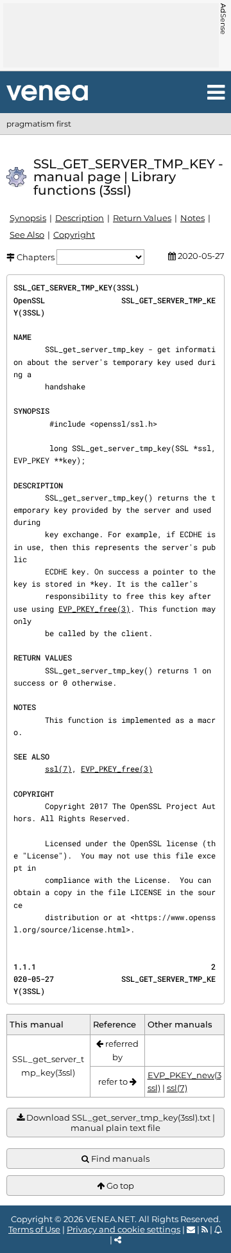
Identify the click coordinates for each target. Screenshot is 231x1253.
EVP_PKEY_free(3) (94, 608)
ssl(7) (58, 768)
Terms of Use (34, 1229)
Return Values (142, 218)
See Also (27, 234)
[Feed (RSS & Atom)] (204, 1229)
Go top (119, 1185)
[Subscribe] (218, 1229)
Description (79, 218)
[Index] (47, 93)
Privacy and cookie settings (123, 1229)
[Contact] (191, 1229)
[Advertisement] (111, 35)
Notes (192, 218)
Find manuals (119, 1158)
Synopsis (28, 218)
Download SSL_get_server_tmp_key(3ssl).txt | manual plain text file (119, 1122)
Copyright (74, 234)
